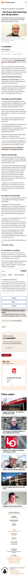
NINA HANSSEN (5, 50)
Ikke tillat (14, 306)
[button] (23, 375)
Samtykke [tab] (4, 274)
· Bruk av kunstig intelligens (14, 559)
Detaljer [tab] (10, 274)
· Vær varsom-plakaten (15, 572)
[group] (14, 375)
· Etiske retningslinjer (14, 556)
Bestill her (14, 539)
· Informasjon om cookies (14, 561)
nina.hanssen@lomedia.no (6, 51)
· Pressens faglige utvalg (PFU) (17, 573)
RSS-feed (14, 535)
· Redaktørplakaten (14, 570)
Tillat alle (14, 298)
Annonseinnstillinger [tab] (19, 274)
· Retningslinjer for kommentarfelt (14, 558)
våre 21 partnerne (8, 281)
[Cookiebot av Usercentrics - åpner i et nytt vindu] (20, 271)
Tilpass (13, 302)
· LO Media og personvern (14, 562)
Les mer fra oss (9, 348)
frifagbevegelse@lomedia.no (14, 514)
